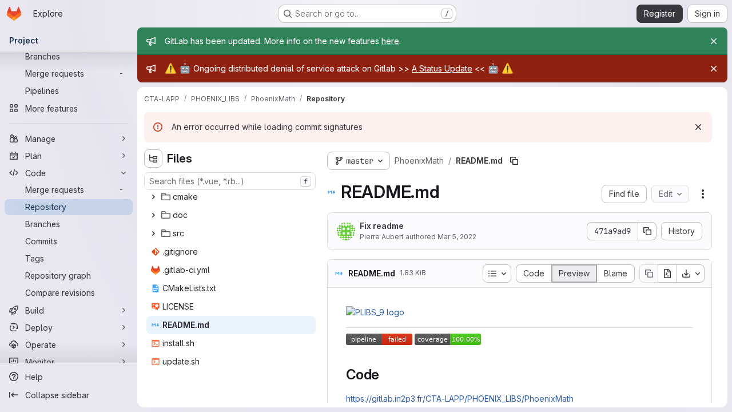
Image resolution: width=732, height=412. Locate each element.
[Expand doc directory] (153, 215)
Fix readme (382, 226)
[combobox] (230, 181)
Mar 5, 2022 (456, 236)
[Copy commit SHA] (647, 231)
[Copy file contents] (648, 273)
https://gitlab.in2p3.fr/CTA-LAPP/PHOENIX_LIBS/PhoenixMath (460, 398)
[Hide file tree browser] (153, 158)
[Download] (691, 273)
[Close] (714, 41)
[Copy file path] (514, 161)
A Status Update (442, 68)
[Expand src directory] (153, 233)
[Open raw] (667, 273)
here (390, 41)
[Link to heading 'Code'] (386, 374)
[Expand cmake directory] (153, 197)
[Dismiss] (698, 127)
